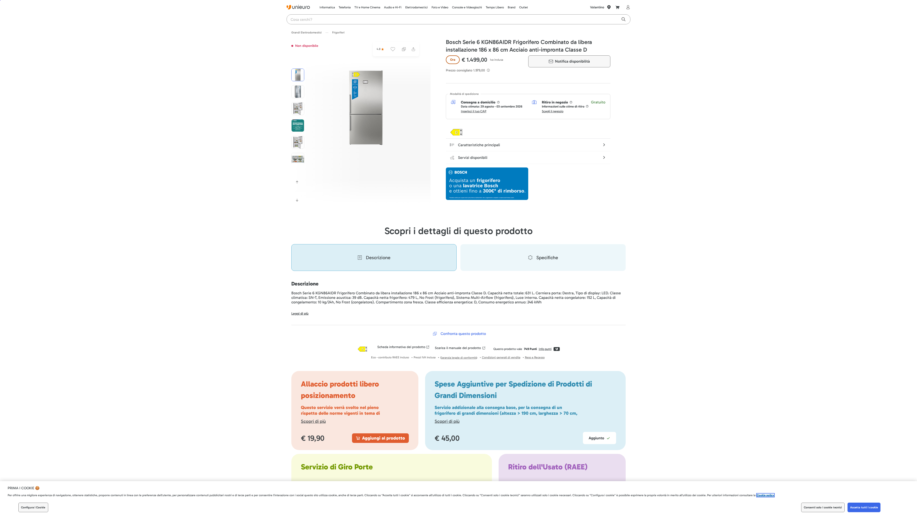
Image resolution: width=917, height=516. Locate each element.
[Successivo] (297, 200)
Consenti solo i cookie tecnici (823, 507)
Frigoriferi (338, 32)
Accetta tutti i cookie (864, 507)
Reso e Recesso (535, 357)
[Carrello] (617, 7)
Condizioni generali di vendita (501, 357)
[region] (458, 498)
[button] (365, 108)
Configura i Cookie (33, 507)
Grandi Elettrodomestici (306, 32)
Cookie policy (765, 495)
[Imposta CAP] (609, 7)
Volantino (597, 7)
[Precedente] (297, 182)
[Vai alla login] (627, 7)
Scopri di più (313, 421)
